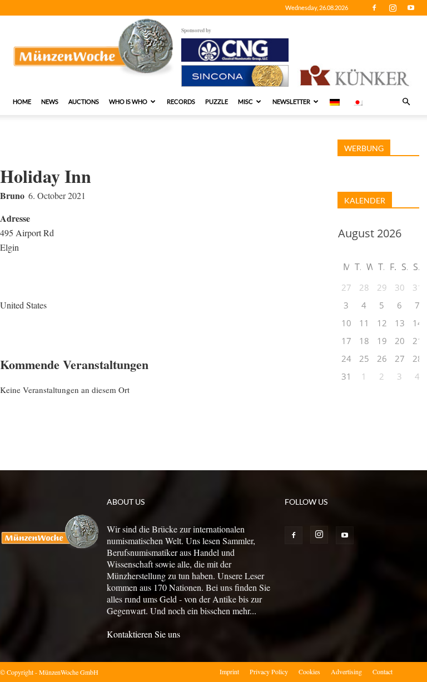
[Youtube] (411, 8)
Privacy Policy (269, 671)
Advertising (346, 671)
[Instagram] (392, 8)
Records (181, 101)
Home (22, 101)
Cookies (309, 671)
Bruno (12, 195)
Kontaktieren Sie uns (143, 634)
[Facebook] (374, 8)
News (49, 101)
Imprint (229, 671)
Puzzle (216, 101)
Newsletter (291, 101)
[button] (406, 102)
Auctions (83, 101)
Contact (383, 671)
